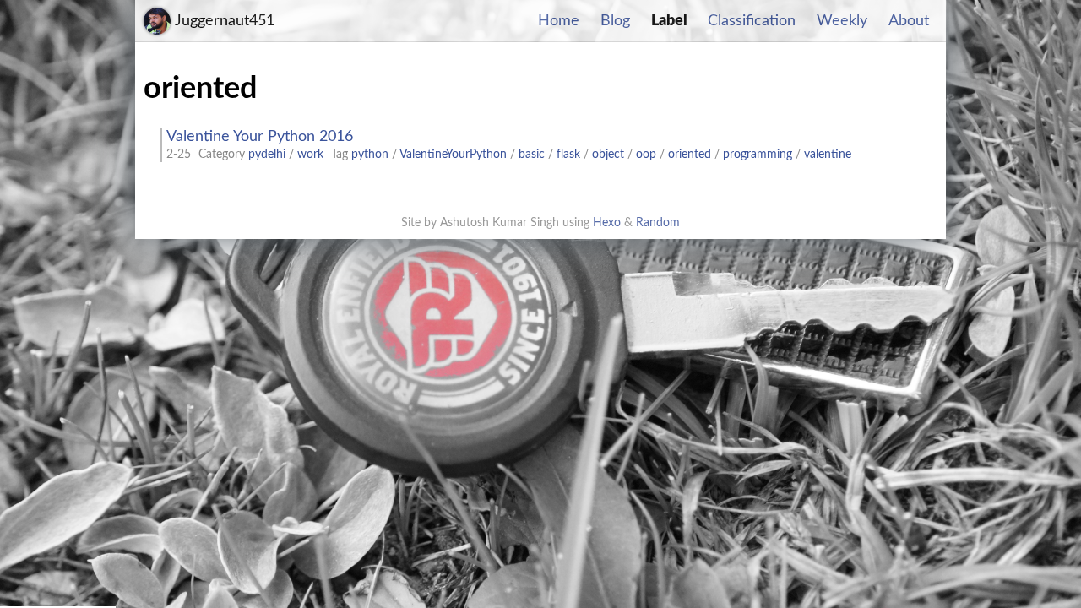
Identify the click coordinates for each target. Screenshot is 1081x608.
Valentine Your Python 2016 (259, 136)
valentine (827, 154)
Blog (615, 21)
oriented (689, 154)
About (908, 21)
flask (568, 154)
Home (558, 21)
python (369, 154)
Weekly (842, 21)
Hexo (607, 223)
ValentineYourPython (453, 154)
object (608, 154)
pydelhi (266, 154)
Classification (752, 21)
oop (646, 154)
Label (669, 21)
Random (658, 223)
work (310, 154)
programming (757, 154)
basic (532, 154)
